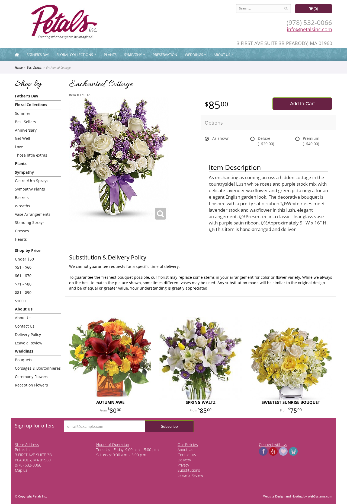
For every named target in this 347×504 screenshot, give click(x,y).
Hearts (21, 239)
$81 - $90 (23, 292)
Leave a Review (28, 342)
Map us (21, 470)
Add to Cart (302, 103)
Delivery (184, 459)
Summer (22, 113)
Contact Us (24, 326)
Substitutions (189, 470)
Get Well (22, 138)
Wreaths (22, 205)
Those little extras (31, 155)
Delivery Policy (28, 334)
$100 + (21, 300)
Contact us (187, 454)
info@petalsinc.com (309, 29)
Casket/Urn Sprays (31, 180)
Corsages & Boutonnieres (38, 368)
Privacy (183, 465)
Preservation (165, 54)
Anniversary (26, 130)
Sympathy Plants (30, 189)
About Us (23, 317)
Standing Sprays (29, 222)
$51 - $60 (23, 267)
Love (19, 146)
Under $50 (24, 259)
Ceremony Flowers (31, 376)
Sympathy (133, 54)
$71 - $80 (23, 284)
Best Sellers (34, 67)
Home (19, 67)
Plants (110, 54)
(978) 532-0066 (309, 22)
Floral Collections (74, 54)
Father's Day (38, 54)
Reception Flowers (31, 385)
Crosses (22, 230)
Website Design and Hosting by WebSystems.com (297, 496)
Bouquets (23, 359)
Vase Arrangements (32, 214)
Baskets (22, 197)
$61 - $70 (23, 275)
